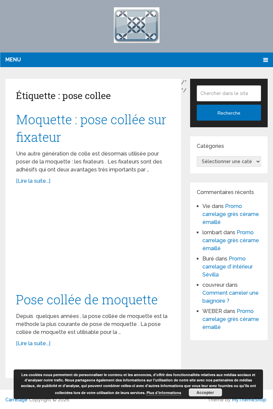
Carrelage (16, 399)
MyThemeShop (249, 399)
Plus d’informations (163, 392)
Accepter (205, 392)
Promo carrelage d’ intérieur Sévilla (227, 267)
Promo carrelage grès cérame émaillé (230, 214)
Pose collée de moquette (87, 299)
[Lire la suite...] (33, 181)
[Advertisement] (93, 241)
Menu (13, 59)
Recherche (228, 113)
